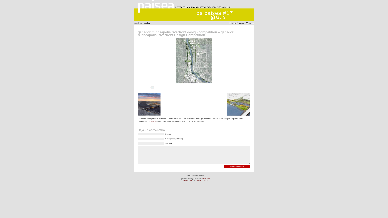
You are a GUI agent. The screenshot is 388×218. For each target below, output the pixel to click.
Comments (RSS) (202, 180)
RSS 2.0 (152, 121)
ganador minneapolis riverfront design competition (177, 32)
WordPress (206, 179)
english (147, 23)
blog (231, 23)
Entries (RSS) (187, 180)
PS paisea (250, 23)
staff (235, 23)
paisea (241, 23)
